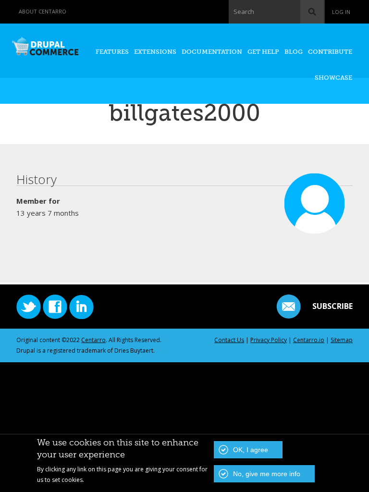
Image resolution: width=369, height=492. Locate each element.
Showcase (333, 77)
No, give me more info (266, 474)
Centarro (93, 340)
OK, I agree (250, 450)
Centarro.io (308, 340)
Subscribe (332, 306)
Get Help (263, 51)
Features (112, 51)
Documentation (212, 51)
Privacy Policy (268, 340)
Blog (293, 51)
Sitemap (342, 340)
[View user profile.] (314, 229)
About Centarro (42, 11)
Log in (341, 11)
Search (244, 11)
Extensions (155, 51)
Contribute (330, 51)
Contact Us (229, 340)
